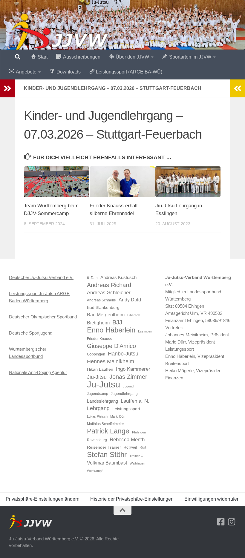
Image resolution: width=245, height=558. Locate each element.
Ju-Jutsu (103, 384)
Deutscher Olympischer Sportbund (43, 316)
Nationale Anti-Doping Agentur (38, 372)
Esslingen (145, 331)
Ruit (143, 447)
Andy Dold (130, 299)
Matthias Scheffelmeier (105, 424)
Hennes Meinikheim (110, 361)
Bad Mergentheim (106, 314)
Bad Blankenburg (103, 307)
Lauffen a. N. (135, 401)
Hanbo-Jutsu (123, 354)
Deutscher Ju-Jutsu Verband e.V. (41, 277)
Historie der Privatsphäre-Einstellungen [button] (132, 499)
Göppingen (96, 354)
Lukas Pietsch (97, 416)
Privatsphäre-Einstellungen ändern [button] (42, 499)
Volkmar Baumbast (107, 462)
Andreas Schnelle (101, 300)
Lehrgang (98, 408)
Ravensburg (97, 440)
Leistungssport (126, 409)
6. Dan (92, 278)
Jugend (128, 386)
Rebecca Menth (127, 439)
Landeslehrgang (102, 401)
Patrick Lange (108, 431)
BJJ (117, 322)
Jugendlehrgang (124, 394)
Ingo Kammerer (133, 369)
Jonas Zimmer (128, 376)
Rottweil (130, 447)
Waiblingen (137, 463)
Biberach (133, 315)
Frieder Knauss (99, 339)
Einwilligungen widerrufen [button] (212, 499)
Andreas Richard (109, 284)
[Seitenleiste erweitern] (7, 88)
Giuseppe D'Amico (111, 346)
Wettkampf (94, 471)
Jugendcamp (97, 394)
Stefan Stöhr (107, 454)
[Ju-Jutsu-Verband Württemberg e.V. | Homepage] (59, 34)
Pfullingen (139, 432)
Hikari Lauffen (100, 369)
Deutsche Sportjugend (30, 332)
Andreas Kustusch (118, 277)
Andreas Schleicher (109, 292)
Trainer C (136, 456)
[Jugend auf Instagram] (232, 522)
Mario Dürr (118, 416)
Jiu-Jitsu (97, 377)
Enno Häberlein (111, 330)
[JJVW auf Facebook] (221, 522)
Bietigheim (98, 322)
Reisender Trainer (104, 447)
